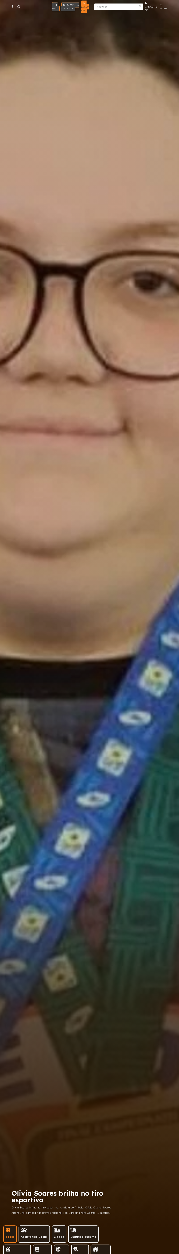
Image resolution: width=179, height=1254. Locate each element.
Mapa (55, 8)
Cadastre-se (151, 8)
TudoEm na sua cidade (70, 7)
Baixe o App (85, 8)
